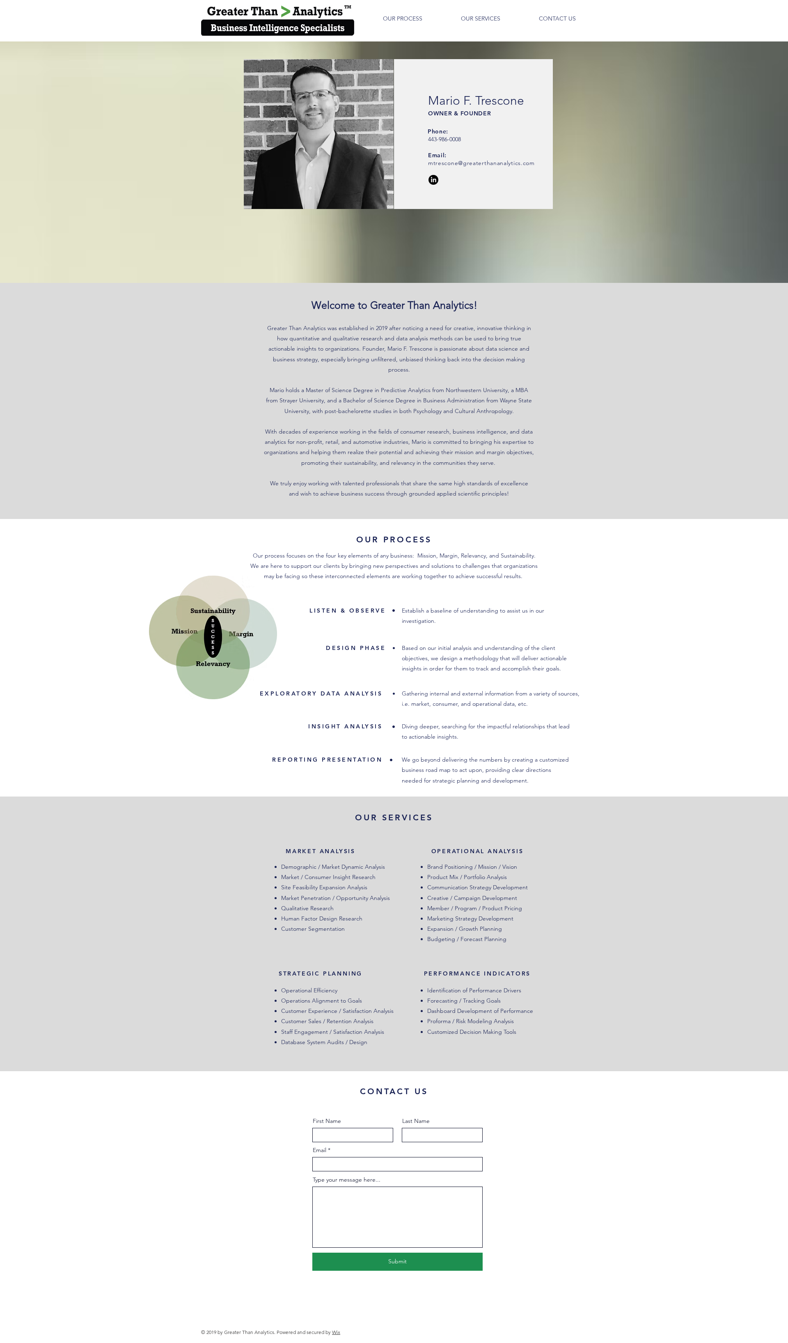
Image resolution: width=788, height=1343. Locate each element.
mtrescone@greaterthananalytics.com (481, 163)
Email (319, 1150)
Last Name (416, 1121)
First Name (327, 1121)
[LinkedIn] (433, 180)
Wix (336, 1332)
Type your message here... (346, 1179)
